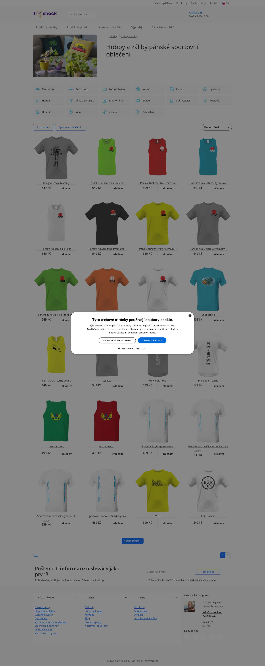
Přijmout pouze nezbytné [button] (117, 340)
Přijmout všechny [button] (152, 340)
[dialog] (132, 333)
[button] (132, 348)
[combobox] (190, 315)
